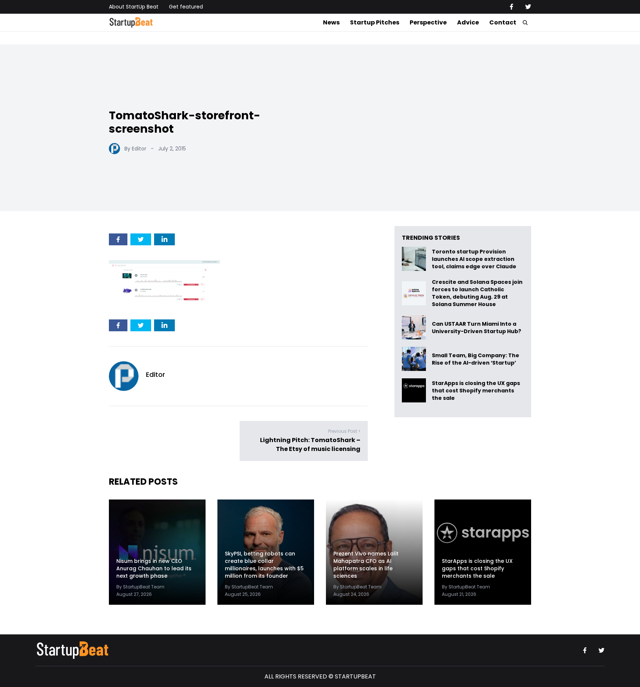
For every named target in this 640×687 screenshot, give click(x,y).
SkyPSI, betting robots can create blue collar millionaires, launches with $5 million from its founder (264, 565)
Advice (468, 22)
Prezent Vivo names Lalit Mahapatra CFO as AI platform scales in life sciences (366, 565)
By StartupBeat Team (140, 587)
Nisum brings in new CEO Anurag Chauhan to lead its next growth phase (153, 568)
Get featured (186, 6)
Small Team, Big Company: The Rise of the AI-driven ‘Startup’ (475, 359)
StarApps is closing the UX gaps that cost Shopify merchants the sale (476, 390)
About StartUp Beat (134, 6)
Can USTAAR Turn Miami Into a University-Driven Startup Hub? (476, 327)
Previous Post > (344, 431)
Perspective (428, 22)
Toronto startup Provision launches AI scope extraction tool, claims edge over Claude (474, 259)
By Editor (135, 148)
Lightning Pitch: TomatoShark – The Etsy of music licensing (310, 444)
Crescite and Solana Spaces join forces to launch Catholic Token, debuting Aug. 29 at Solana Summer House (477, 293)
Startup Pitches (374, 22)
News (331, 22)
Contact (502, 22)
